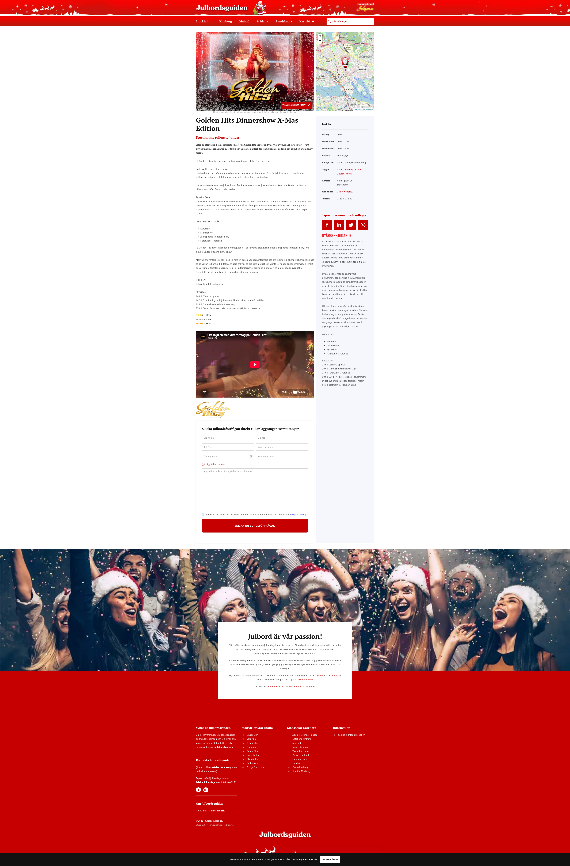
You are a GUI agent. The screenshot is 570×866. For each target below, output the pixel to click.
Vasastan (251, 738)
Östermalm (252, 742)
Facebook (318, 675)
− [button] (320, 40)
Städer (261, 21)
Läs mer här (311, 859)
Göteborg (225, 21)
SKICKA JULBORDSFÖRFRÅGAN (255, 525)
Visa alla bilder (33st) (294, 105)
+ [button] (320, 36)
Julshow (358, 169)
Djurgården (252, 734)
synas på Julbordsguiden (220, 746)
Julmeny (349, 169)
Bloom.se (230, 824)
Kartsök (305, 21)
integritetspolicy (297, 514)
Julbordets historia (276, 686)
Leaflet (356, 109)
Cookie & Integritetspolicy (351, 734)
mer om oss (218, 810)
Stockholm (203, 21)
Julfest (340, 169)
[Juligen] (365, 6)
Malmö (244, 21)
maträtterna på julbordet (302, 686)
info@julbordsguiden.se (216, 778)
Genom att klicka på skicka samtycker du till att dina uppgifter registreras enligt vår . (255, 514)
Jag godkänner (330, 859)
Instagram (333, 675)
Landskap (282, 21)
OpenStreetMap (367, 109)
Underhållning (344, 173)
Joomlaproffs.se (215, 824)
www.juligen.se (305, 679)
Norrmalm (252, 746)
